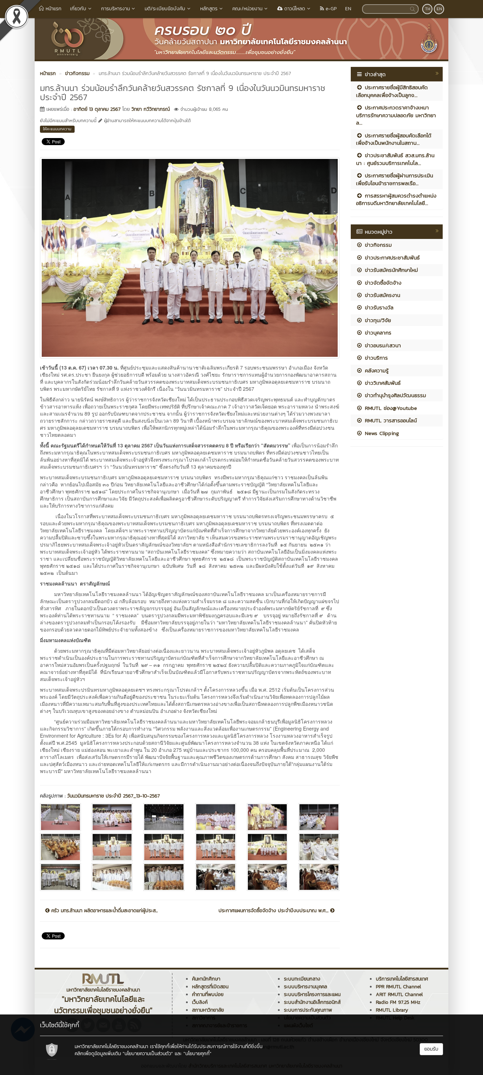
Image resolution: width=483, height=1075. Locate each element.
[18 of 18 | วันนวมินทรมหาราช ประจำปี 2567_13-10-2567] (318, 877)
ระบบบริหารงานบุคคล (305, 986)
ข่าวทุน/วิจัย (377, 320)
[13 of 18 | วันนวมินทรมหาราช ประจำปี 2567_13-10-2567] (60, 877)
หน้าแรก (53, 8)
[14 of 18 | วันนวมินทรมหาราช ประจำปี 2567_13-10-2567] (112, 877)
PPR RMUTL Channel (398, 986)
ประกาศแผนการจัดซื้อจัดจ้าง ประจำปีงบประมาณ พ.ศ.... (274, 910)
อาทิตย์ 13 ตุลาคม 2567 (97, 109)
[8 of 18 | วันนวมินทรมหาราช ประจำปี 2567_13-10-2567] (112, 847)
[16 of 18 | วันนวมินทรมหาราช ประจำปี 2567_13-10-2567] (215, 877)
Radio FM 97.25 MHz (398, 1002)
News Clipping (381, 433)
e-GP (330, 8)
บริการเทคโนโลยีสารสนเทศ (402, 979)
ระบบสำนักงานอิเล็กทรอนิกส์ (312, 1002)
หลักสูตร (208, 8)
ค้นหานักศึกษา (206, 979)
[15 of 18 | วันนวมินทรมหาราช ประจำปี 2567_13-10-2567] (163, 877)
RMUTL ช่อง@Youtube (390, 408)
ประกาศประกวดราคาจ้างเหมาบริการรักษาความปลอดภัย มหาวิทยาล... (396, 115)
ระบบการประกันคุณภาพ (308, 1010)
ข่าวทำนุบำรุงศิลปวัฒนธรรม (394, 395)
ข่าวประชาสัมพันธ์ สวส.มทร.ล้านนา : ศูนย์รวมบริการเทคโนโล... (395, 159)
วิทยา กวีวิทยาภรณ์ (151, 109)
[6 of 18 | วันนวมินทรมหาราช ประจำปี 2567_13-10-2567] (318, 817)
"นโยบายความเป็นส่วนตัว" (148, 1053)
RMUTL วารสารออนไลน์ (390, 420)
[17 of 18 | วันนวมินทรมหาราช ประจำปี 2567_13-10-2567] (267, 877)
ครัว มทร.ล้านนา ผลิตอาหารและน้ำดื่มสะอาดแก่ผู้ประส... (104, 910)
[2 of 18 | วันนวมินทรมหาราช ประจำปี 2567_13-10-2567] (112, 817)
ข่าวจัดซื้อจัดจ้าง (382, 283)
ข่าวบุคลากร (377, 332)
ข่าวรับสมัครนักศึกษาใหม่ (390, 270)
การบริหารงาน (115, 8)
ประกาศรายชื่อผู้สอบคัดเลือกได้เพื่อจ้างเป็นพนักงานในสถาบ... (393, 139)
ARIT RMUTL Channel (399, 994)
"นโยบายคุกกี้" (197, 1053)
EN (348, 8)
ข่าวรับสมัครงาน (381, 295)
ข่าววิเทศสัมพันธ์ (382, 383)
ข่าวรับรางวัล (378, 307)
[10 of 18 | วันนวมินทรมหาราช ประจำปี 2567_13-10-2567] (215, 847)
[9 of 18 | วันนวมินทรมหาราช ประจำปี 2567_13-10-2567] (163, 847)
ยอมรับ (431, 1049)
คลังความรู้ (376, 370)
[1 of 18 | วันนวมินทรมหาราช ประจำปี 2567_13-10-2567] (60, 817)
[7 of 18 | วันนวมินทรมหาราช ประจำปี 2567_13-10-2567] (60, 847)
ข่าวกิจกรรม (377, 245)
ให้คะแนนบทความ (57, 129)
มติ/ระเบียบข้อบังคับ (165, 8)
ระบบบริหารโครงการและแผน (312, 994)
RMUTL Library (392, 1010)
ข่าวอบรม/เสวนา (382, 345)
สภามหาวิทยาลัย (208, 1010)
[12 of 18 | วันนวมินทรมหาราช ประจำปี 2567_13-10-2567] (318, 847)
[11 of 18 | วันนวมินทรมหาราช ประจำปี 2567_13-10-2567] (267, 847)
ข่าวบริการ (375, 358)
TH (427, 9)
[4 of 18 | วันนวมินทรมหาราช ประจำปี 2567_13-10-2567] (215, 817)
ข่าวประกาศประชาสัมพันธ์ (391, 257)
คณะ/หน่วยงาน (247, 8)
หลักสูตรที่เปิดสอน (210, 986)
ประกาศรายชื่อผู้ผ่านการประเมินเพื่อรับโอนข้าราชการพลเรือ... (394, 179)
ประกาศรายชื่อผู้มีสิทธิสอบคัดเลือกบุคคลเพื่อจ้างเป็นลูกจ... (392, 91)
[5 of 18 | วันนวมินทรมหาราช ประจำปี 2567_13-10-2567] (267, 817)
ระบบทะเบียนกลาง (302, 979)
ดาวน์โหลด (294, 8)
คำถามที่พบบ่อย (207, 994)
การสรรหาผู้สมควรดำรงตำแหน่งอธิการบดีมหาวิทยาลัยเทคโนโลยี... (396, 199)
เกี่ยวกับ (78, 8)
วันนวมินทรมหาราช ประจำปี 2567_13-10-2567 (113, 796)
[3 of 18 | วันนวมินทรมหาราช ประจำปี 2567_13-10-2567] (163, 817)
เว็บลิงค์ (200, 1002)
